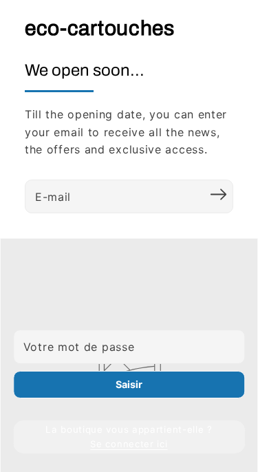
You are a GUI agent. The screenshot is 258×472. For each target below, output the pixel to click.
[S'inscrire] (218, 195)
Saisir (129, 384)
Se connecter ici (128, 443)
